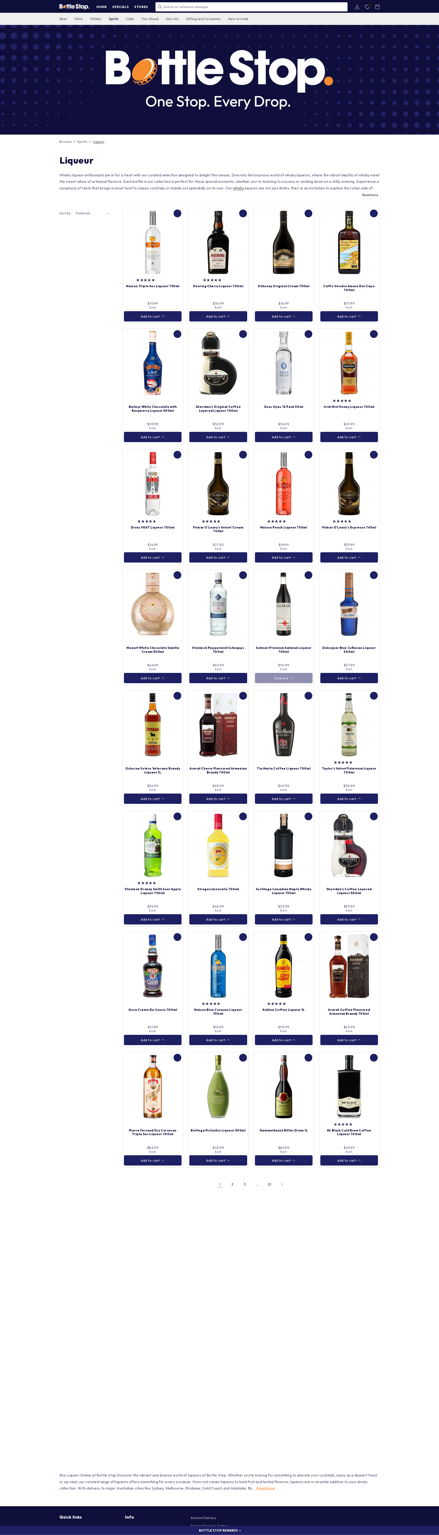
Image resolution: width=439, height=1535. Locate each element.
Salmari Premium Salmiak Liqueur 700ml (283, 649)
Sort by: (65, 213)
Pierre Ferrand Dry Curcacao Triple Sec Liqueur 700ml (153, 1132)
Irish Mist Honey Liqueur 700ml (349, 407)
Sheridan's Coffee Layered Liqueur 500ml (349, 891)
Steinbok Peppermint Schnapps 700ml (218, 649)
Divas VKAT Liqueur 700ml (152, 527)
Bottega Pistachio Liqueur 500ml (218, 1130)
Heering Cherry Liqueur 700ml (218, 286)
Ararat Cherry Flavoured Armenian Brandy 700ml (218, 770)
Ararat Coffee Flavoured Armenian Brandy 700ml (349, 1011)
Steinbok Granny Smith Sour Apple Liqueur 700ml (153, 891)
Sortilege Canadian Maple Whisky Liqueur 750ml (284, 891)
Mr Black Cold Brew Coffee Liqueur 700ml (349, 1132)
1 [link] (220, 1184)
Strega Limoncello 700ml (218, 889)
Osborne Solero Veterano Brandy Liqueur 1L (152, 770)
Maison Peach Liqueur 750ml (283, 527)
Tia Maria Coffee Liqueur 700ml (284, 768)
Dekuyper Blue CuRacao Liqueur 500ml (349, 649)
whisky (238, 188)
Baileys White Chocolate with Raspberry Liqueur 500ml (153, 408)
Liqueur (98, 142)
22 (269, 1184)
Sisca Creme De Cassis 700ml (152, 1010)
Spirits (82, 142)
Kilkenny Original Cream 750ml (283, 286)
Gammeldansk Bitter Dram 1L (284, 1130)
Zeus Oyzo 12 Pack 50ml (283, 407)
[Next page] (282, 1184)
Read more (370, 195)
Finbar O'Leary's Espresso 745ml (349, 527)
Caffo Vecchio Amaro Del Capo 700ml (349, 288)
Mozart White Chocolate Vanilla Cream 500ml (152, 649)
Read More (265, 1488)
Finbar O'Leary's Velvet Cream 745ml (218, 529)
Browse (65, 142)
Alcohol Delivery (204, 1518)
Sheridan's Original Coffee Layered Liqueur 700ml (218, 408)
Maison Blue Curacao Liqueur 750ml (218, 1011)
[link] (219, 80)
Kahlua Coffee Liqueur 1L (283, 1010)
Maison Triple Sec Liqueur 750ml (152, 286)
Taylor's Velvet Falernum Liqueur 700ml (349, 770)
